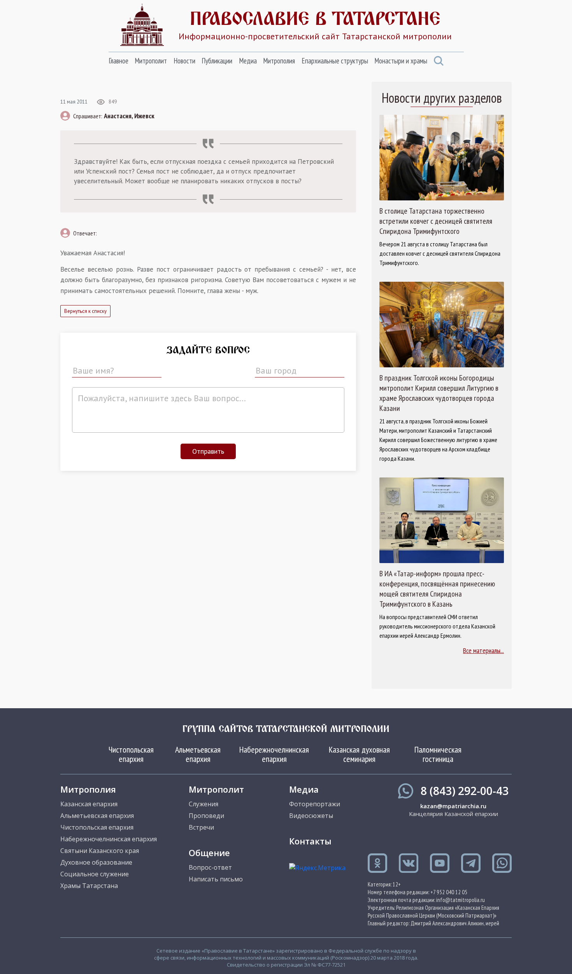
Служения (203, 804)
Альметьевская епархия (198, 754)
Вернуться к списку (85, 311)
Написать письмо (216, 879)
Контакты (310, 841)
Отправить (208, 451)
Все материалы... (483, 650)
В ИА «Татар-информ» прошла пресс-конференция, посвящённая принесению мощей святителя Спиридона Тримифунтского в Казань (437, 589)
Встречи (201, 827)
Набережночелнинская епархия (274, 754)
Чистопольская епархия (131, 754)
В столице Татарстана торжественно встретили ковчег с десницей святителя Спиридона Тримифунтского (435, 221)
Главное (118, 60)
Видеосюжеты (311, 816)
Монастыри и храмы (400, 60)
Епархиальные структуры (335, 60)
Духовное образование (96, 862)
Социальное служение (94, 874)
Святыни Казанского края (99, 851)
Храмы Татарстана (89, 886)
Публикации (217, 60)
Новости (184, 60)
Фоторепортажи (314, 804)
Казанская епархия (89, 804)
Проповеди (206, 816)
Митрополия (279, 60)
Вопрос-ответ (210, 867)
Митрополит (151, 60)
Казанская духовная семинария (359, 754)
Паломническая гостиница (437, 754)
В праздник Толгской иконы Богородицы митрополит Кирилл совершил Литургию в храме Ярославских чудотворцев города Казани (438, 393)
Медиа (248, 60)
